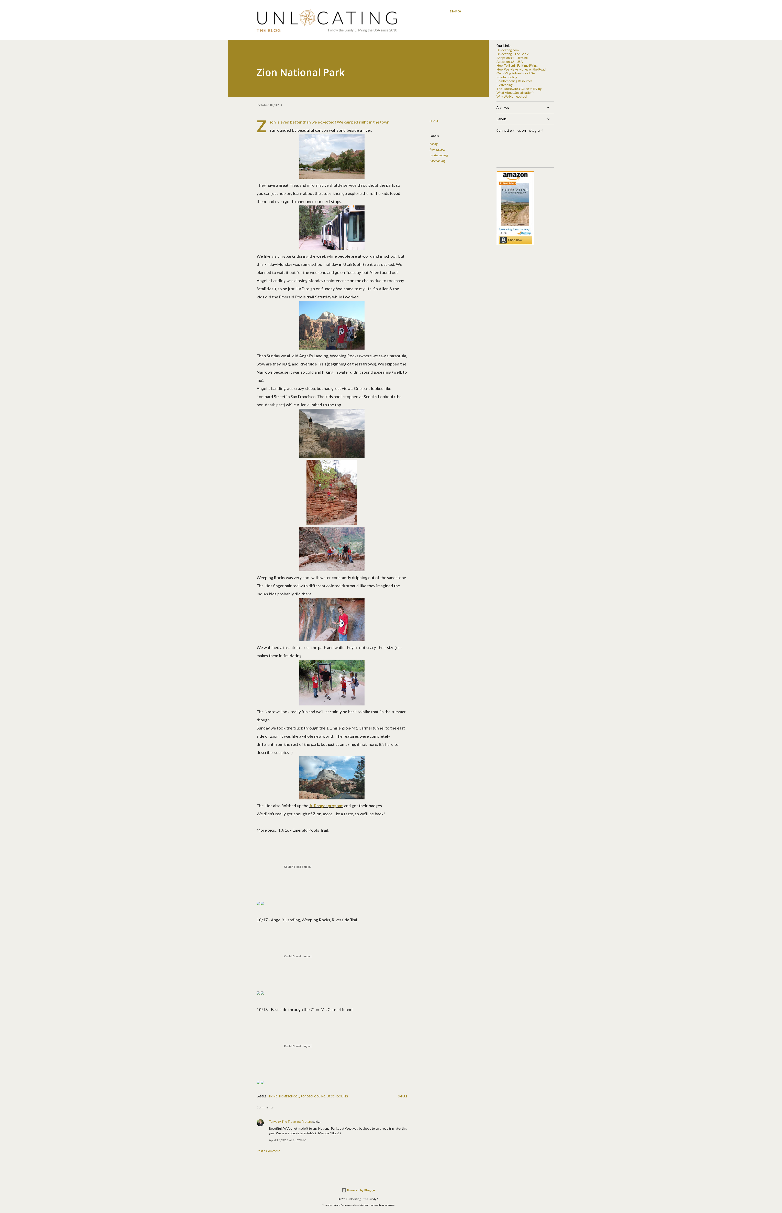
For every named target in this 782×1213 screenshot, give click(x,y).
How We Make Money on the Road (521, 69)
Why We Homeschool (511, 96)
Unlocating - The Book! (512, 54)
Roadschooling (506, 77)
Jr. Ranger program (326, 805)
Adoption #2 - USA (509, 61)
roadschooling (439, 155)
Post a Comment (268, 1151)
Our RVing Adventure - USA (515, 73)
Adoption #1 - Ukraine (512, 58)
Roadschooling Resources (514, 81)
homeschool (437, 149)
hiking (433, 144)
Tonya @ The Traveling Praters (290, 1121)
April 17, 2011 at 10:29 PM (287, 1140)
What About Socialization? (515, 92)
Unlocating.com (507, 50)
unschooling (437, 161)
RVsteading (504, 85)
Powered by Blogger (360, 1190)
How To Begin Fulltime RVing (517, 65)
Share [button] (434, 121)
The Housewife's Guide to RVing (519, 89)
